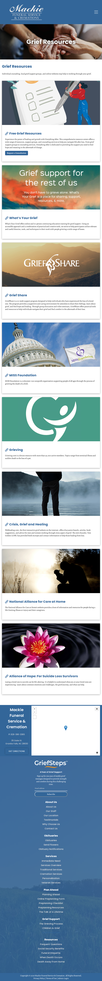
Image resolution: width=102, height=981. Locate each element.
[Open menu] (96, 12)
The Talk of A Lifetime (51, 911)
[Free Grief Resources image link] (51, 103)
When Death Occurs (51, 957)
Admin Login (63, 978)
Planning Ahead (51, 894)
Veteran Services (51, 882)
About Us (51, 806)
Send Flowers (51, 844)
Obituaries (51, 840)
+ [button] (34, 708)
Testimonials (51, 819)
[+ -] (65, 731)
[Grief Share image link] (51, 265)
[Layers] (97, 708)
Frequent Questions (51, 944)
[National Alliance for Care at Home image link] (51, 571)
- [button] (34, 712)
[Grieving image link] (51, 419)
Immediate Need (51, 860)
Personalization (51, 878)
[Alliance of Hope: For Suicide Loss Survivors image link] (51, 645)
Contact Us (51, 828)
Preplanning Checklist (51, 903)
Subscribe (51, 794)
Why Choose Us (51, 824)
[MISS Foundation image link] (51, 345)
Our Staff (51, 811)
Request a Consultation (16, 153)
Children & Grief (51, 928)
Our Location (51, 815)
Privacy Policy (39, 978)
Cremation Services (51, 873)
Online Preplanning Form (51, 898)
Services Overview (51, 865)
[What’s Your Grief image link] (51, 187)
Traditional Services (51, 869)
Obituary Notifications (51, 849)
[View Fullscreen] (34, 717)
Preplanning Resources (51, 907)
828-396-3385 (18, 734)
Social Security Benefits (51, 948)
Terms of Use (51, 978)
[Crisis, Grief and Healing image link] (51, 494)
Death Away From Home (51, 961)
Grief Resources (51, 932)
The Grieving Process (51, 923)
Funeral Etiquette (51, 952)
